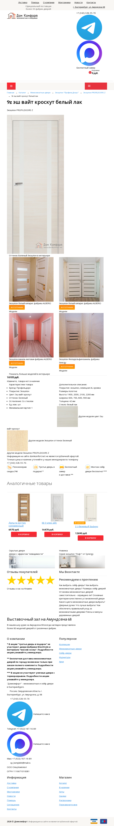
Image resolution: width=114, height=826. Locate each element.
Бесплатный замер (85, 67)
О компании (48, 2)
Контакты (91, 2)
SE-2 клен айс (49, 523)
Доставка (22, 2)
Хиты (61, 791)
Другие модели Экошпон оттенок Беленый (50, 440)
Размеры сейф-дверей (94, 588)
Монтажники (64, 2)
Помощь (35, 2)
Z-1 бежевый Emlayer (86, 526)
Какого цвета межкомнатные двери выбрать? (82, 601)
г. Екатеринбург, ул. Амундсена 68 (89, 7)
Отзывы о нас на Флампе (19, 588)
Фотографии (17, 307)
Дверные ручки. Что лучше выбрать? (77, 605)
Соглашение (13, 804)
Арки (61, 661)
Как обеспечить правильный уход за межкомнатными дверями (79, 608)
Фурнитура (64, 657)
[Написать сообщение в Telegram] (89, 27)
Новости (78, 2)
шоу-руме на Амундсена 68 (30, 624)
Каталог (63, 783)
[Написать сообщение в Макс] (89, 53)
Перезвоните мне (68, 804)
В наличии (64, 787)
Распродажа (65, 800)
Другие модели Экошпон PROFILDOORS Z (28, 452)
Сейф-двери (65, 653)
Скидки (62, 796)
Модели (13, 311)
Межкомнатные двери (70, 648)
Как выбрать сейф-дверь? (72, 585)
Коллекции (64, 644)
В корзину (23, 534)
